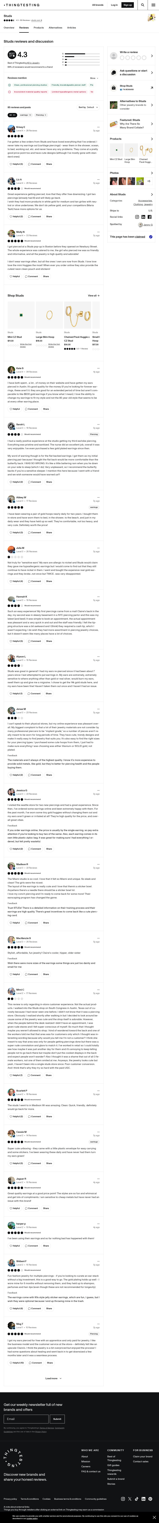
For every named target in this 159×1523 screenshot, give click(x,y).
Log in (114, 5)
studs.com (35, 20)
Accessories (145, 200)
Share (49, 164)
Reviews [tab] (24, 27)
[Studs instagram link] (137, 217)
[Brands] (22, 5)
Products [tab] (39, 27)
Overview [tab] (9, 27)
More (92, 78)
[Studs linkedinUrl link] (143, 217)
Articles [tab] (71, 27)
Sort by (86, 107)
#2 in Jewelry (33, 62)
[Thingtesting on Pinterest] (150, 1499)
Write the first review (26, 345)
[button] (22, 128)
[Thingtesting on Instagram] (123, 1499)
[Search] (143, 5)
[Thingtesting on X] (130, 1499)
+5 (148, 181)
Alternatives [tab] (55, 27)
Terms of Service (47, 1428)
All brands (97, 5)
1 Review (84, 348)
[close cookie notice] (154, 1517)
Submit (57, 1419)
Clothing (138, 204)
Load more (51, 1378)
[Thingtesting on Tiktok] (137, 1499)
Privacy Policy (40, 1431)
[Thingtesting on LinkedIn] (143, 1499)
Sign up (128, 5)
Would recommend (32, 188)
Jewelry (148, 204)
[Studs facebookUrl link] (149, 217)
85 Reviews (25, 20)
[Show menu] (153, 5)
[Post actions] (98, 127)
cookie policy (32, 1518)
